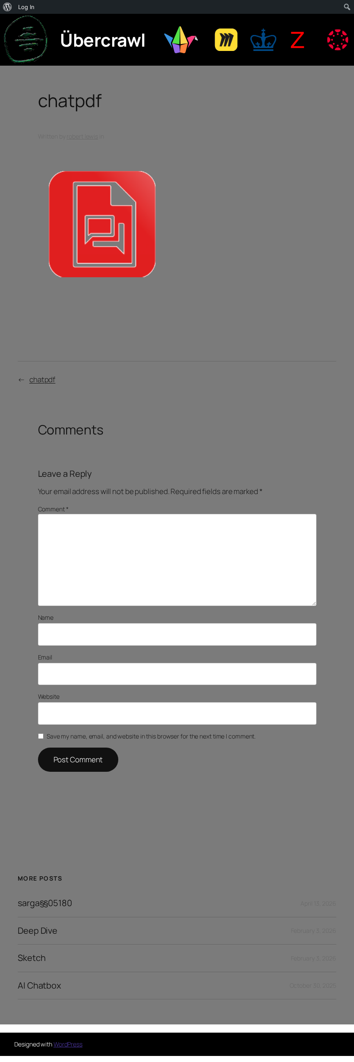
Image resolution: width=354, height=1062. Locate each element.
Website (49, 696)
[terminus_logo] (26, 40)
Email (45, 657)
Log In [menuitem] (26, 6)
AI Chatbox (39, 985)
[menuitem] (7, 7)
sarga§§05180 (45, 903)
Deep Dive (37, 930)
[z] (298, 40)
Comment (53, 509)
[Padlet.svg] (180, 39)
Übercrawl (103, 40)
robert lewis (82, 136)
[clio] (263, 40)
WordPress (68, 1044)
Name (46, 617)
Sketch (31, 958)
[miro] (226, 40)
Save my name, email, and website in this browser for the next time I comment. (151, 736)
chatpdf (42, 379)
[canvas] (337, 39)
